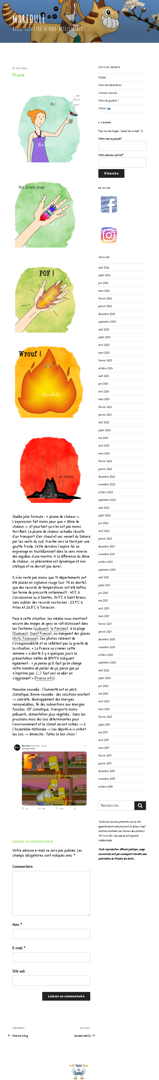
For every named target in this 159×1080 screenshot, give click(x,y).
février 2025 (105, 360)
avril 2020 (103, 701)
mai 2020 (103, 693)
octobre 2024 (105, 368)
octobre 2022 (105, 492)
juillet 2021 (104, 585)
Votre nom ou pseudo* (110, 138)
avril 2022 (104, 531)
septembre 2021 (107, 569)
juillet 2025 (104, 337)
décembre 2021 (106, 546)
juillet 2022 (104, 515)
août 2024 (103, 376)
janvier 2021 (105, 631)
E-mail (18, 947)
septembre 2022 (107, 500)
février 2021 (105, 624)
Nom (17, 924)
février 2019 (104, 755)
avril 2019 (103, 740)
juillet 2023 (104, 430)
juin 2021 (103, 593)
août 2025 (103, 329)
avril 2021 (103, 608)
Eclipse (102, 77)
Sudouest (21, 633)
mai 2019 (102, 732)
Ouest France (40, 633)
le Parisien (59, 628)
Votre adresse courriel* (110, 155)
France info (44, 678)
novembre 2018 (106, 779)
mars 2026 (104, 291)
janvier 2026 (105, 306)
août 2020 (103, 670)
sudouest (41, 628)
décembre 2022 (106, 476)
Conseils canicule (107, 93)
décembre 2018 (106, 771)
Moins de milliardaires (109, 85)
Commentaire (22, 866)
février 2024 (105, 407)
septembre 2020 (107, 662)
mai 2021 (103, 600)
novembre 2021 (106, 554)
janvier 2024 (105, 415)
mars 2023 (104, 453)
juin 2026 (103, 283)
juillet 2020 (104, 678)
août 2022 (103, 508)
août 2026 (103, 267)
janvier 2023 (105, 469)
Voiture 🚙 (104, 108)
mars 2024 (103, 399)
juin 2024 (103, 383)
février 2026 (105, 298)
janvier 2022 (105, 538)
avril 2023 (103, 445)
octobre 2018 (105, 786)
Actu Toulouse (25, 638)
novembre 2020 (106, 647)
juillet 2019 (104, 724)
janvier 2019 (104, 763)
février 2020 (105, 717)
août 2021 (103, 577)
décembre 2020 (106, 639)
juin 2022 (103, 523)
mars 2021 (103, 616)
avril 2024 (103, 391)
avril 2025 (103, 345)
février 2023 (105, 461)
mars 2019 (103, 748)
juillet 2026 (104, 275)
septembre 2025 (107, 321)
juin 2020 (103, 686)
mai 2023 (103, 438)
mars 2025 (104, 353)
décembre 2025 (106, 314)
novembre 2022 (106, 484)
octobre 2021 (105, 562)
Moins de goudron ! (108, 100)
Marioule (29, 18)
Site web (18, 971)
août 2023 (103, 422)
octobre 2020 (105, 655)
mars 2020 (104, 709)
